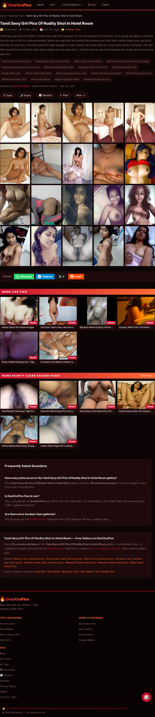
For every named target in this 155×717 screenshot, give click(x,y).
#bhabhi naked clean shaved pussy (20, 67)
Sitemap (4, 680)
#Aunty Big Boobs (40, 79)
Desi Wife (40, 571)
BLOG (92, 4)
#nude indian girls (11, 73)
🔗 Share (25, 95)
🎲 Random (45, 95)
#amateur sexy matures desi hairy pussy (128, 61)
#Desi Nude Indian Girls (124, 67)
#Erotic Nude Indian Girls (38, 73)
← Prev (64, 95)
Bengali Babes (87, 640)
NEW (40, 4)
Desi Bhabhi (53, 571)
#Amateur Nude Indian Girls (92, 67)
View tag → (147, 375)
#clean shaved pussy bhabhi (106, 73)
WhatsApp (26, 276)
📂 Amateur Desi (71, 29)
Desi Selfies (87, 571)
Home (3, 15)
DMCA (3, 691)
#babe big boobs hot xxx (97, 79)
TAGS (105, 4)
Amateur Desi (16, 15)
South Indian (86, 634)
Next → (80, 95)
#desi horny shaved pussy (88, 61)
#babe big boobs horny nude (71, 73)
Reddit (78, 276)
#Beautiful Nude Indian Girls (59, 67)
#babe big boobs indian (67, 79)
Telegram (47, 276)
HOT (53, 4)
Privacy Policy (8, 686)
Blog (2, 653)
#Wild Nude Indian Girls (14, 79)
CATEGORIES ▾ (72, 4)
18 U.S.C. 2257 (8, 697)
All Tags (4, 664)
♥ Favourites (7, 669)
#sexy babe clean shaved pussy (53, 61)
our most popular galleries (105, 548)
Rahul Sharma (21, 86)
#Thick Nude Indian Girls (139, 73)
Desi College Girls (105, 571)
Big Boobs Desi (70, 571)
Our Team (5, 658)
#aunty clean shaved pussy (16, 61)
